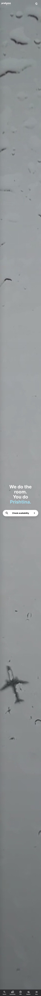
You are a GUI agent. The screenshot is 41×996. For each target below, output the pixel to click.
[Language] (36, 3)
